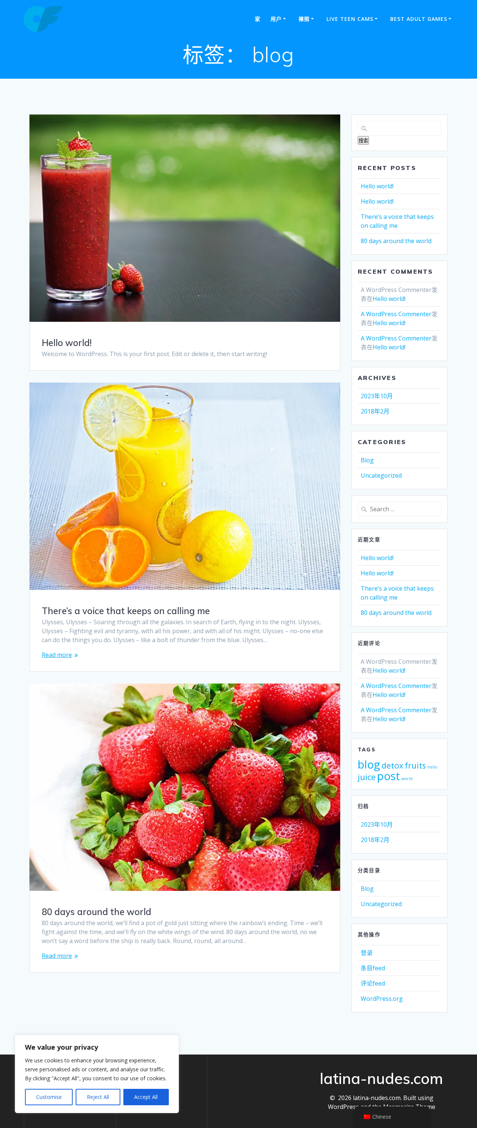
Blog (367, 460)
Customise (49, 1096)
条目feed (373, 968)
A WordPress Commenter (396, 314)
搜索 (363, 141)
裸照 (304, 18)
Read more (57, 655)
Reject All (98, 1096)
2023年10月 (377, 396)
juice (367, 777)
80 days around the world (96, 911)
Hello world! (67, 342)
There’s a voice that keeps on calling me (126, 610)
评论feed (373, 983)
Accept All (146, 1096)
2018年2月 (375, 411)
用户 (276, 18)
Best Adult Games (418, 18)
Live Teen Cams (349, 18)
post (388, 776)
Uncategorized (381, 475)
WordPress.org (382, 999)
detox (392, 765)
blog (369, 764)
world (407, 778)
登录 (367, 953)
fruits (415, 765)
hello (432, 767)
